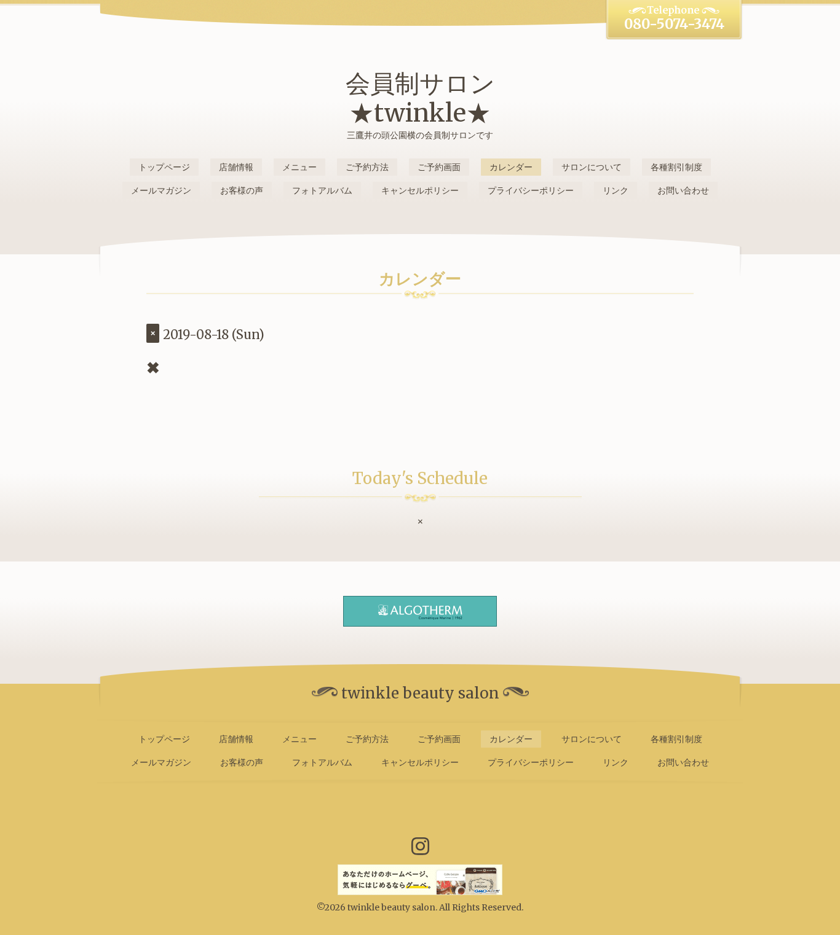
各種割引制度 (676, 167)
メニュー (299, 167)
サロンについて (591, 167)
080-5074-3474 (674, 24)
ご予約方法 (367, 167)
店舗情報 (236, 167)
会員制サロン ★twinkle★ (420, 98)
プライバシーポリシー (531, 190)
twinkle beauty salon (391, 907)
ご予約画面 (439, 167)
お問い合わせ (683, 190)
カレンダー (511, 167)
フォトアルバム (322, 190)
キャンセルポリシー (420, 190)
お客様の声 (241, 190)
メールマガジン (161, 190)
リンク (615, 190)
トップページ (164, 167)
